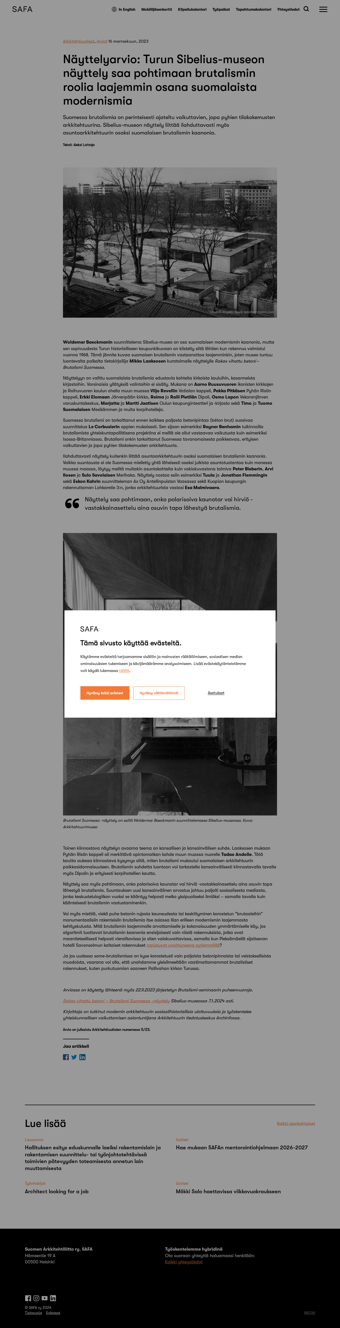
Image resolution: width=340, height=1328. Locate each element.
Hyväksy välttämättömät (159, 693)
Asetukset (216, 693)
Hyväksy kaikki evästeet (105, 693)
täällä (124, 670)
